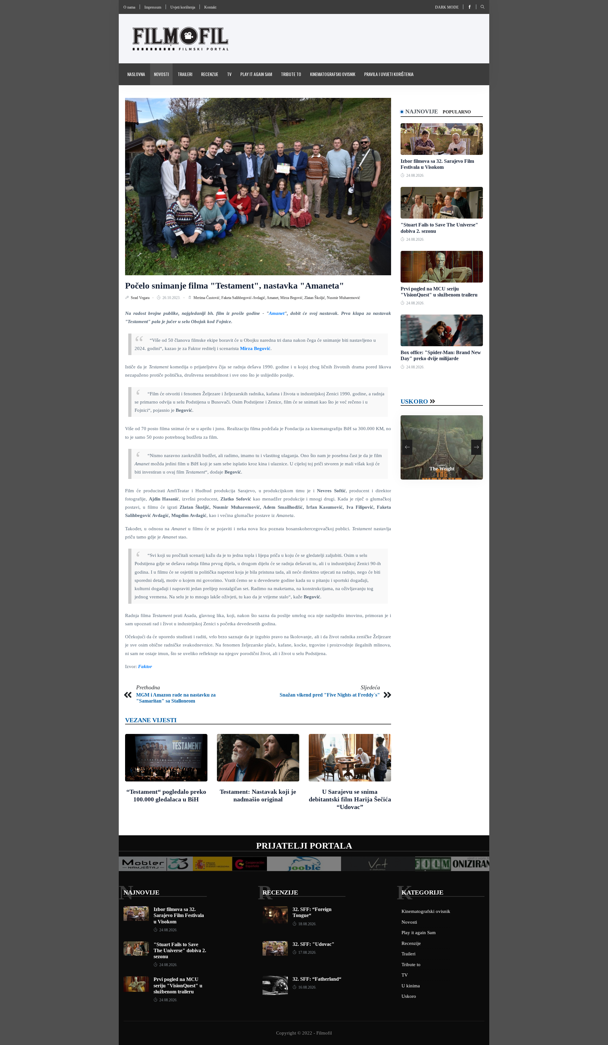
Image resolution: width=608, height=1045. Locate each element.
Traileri (185, 74)
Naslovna (136, 74)
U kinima (411, 985)
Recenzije (209, 74)
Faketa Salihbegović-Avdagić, (244, 298)
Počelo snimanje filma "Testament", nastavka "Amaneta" (234, 285)
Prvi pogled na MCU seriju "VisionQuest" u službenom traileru (178, 985)
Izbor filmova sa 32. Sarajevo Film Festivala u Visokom (179, 915)
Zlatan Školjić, (315, 298)
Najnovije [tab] (421, 111)
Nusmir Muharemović (343, 298)
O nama (129, 7)
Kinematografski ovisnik (332, 74)
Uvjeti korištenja (182, 7)
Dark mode (447, 7)
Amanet (276, 313)
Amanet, (273, 298)
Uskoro (414, 401)
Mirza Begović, (292, 298)
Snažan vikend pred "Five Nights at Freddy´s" (330, 695)
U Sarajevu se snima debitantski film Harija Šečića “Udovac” (350, 799)
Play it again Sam (256, 74)
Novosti (161, 74)
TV (229, 74)
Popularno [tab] (457, 112)
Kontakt (210, 7)
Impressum (152, 7)
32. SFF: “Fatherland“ (317, 979)
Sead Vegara (140, 298)
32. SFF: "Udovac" (313, 944)
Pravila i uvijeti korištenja (389, 74)
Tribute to (291, 74)
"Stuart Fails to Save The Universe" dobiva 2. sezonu (180, 950)
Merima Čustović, (207, 298)
